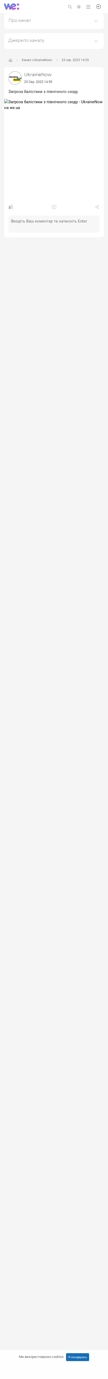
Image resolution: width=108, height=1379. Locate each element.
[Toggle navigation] (88, 6)
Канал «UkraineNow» (37, 60)
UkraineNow (38, 74)
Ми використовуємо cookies (41, 1357)
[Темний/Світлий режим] (79, 6)
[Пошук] (70, 6)
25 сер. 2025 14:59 (75, 60)
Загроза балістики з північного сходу (43, 91)
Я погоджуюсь (77, 1357)
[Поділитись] (97, 208)
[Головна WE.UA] (10, 60)
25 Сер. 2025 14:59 (38, 82)
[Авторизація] (98, 6)
